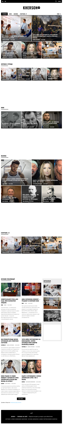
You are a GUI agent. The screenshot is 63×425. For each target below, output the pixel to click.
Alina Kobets (7, 383)
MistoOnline (50, 416)
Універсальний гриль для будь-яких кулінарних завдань (9, 301)
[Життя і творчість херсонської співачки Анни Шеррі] (52, 194)
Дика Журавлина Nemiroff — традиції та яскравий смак (31, 300)
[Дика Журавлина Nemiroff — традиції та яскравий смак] (31, 289)
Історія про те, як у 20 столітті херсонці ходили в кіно (52, 315)
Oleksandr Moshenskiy (30, 381)
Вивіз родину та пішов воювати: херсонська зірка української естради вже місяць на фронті (10, 378)
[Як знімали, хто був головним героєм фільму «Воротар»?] (11, 119)
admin (5, 305)
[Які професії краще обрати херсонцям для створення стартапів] (16, 28)
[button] (56, 1)
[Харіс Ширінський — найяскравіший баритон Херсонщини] (11, 194)
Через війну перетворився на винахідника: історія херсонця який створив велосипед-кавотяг (31, 341)
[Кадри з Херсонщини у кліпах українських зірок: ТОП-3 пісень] (31, 50)
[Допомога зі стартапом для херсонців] (52, 50)
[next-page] (58, 287)
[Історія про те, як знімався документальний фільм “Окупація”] (52, 119)
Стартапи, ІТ (3, 345)
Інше (23, 303)
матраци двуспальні (16, 402)
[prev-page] (55, 287)
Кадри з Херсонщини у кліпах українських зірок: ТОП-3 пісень (31, 377)
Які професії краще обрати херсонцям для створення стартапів (10, 341)
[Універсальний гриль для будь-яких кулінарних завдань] (11, 289)
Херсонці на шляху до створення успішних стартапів (52, 303)
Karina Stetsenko (10, 345)
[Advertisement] (31, 94)
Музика (2, 383)
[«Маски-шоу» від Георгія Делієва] (31, 119)
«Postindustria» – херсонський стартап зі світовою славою (52, 290)
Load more (20, 398)
